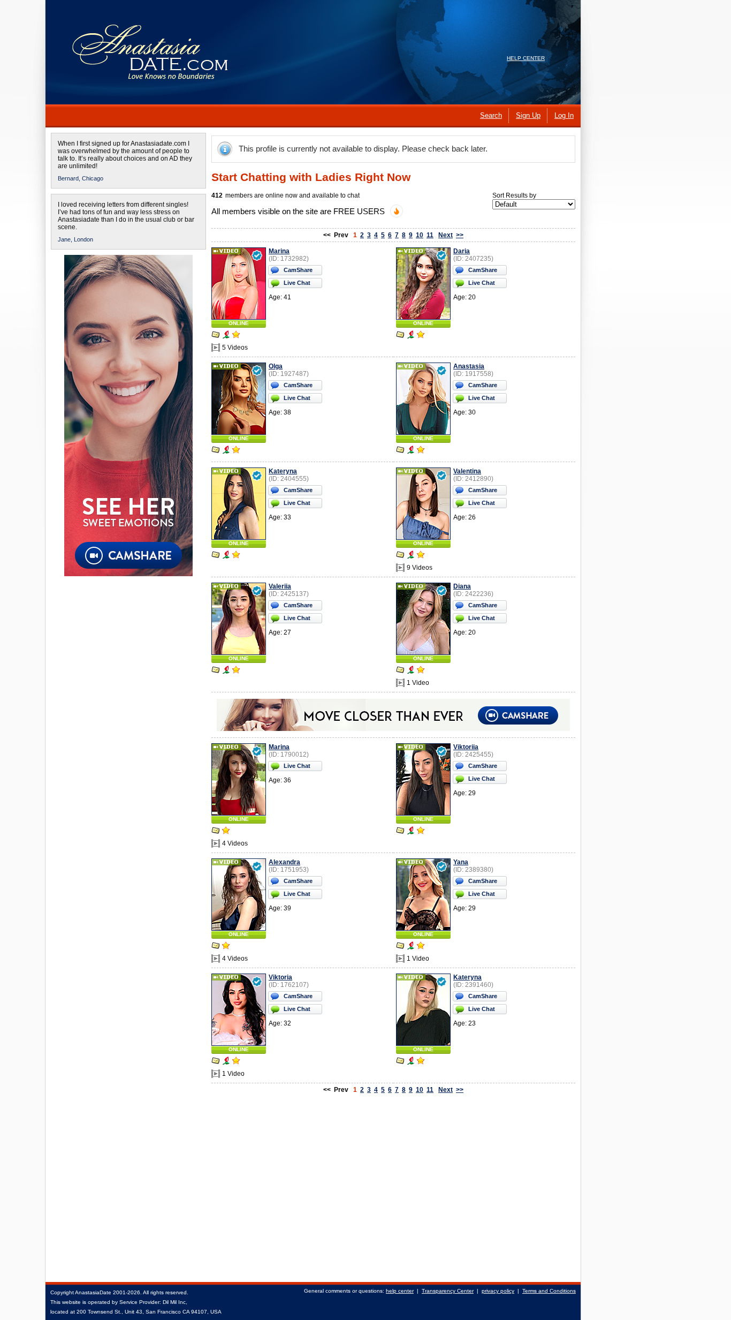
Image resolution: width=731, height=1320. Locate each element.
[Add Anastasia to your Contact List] (420, 451)
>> (459, 235)
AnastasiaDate (93, 1292)
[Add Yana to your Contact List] (420, 946)
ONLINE (239, 323)
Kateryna (283, 471)
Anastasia (468, 366)
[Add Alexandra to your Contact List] (226, 946)
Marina (279, 251)
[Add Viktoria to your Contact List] (236, 1062)
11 (430, 235)
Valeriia (280, 586)
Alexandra (284, 862)
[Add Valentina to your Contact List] (420, 555)
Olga (276, 366)
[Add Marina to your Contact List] (236, 335)
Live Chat (297, 283)
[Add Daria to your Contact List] (420, 335)
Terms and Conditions (549, 1291)
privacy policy (498, 1291)
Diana (462, 586)
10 (419, 235)
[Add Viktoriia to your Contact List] (420, 831)
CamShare (298, 270)
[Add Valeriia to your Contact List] (236, 671)
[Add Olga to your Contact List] (236, 451)
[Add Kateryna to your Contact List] (236, 555)
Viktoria (280, 977)
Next (445, 235)
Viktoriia (465, 747)
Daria (461, 251)
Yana (460, 862)
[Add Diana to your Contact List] (420, 671)
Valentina (467, 471)
